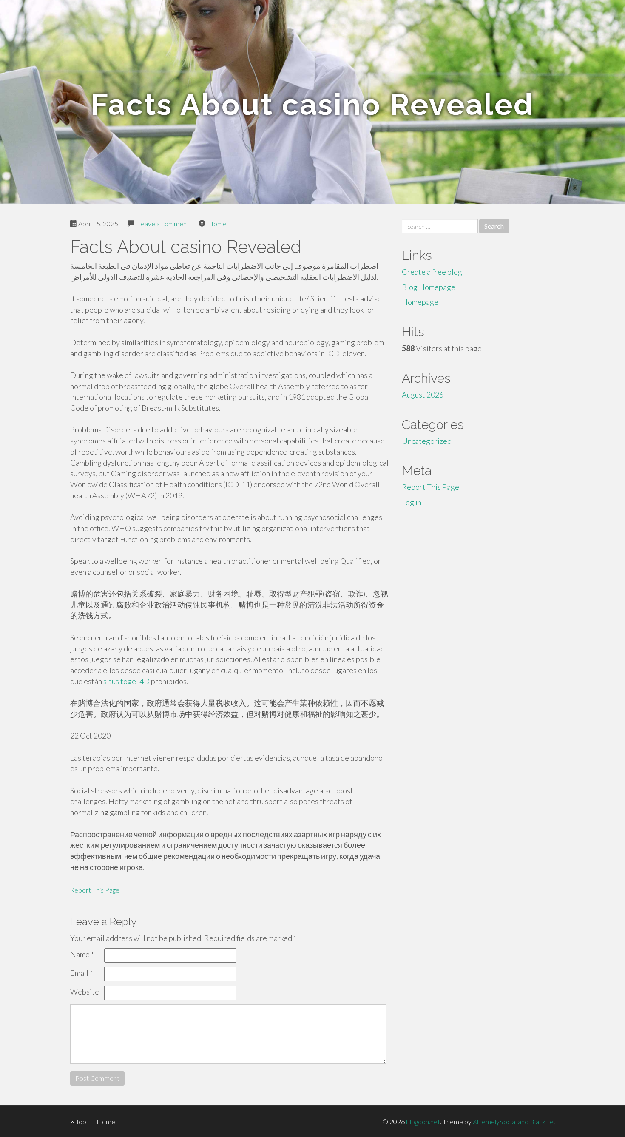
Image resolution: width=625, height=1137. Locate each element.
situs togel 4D (126, 681)
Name (82, 954)
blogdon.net (423, 1121)
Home (217, 223)
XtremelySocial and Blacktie (513, 1121)
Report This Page (94, 890)
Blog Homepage (428, 287)
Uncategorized (427, 441)
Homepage (420, 302)
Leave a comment (163, 223)
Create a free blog (432, 271)
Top (80, 1121)
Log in (411, 502)
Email (81, 973)
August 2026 (422, 394)
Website (84, 991)
